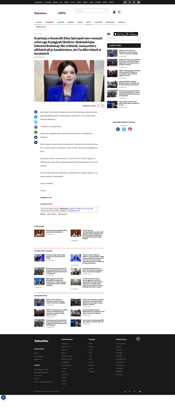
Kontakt (111, 2)
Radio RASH (37, 359)
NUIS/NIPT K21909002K (41, 372)
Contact (36, 379)
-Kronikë (47, 26)
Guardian (118, 347)
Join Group (86, 209)
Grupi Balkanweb (74, 211)
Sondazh (66, 2)
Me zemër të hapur (67, 359)
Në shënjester (65, 362)
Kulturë (98, 22)
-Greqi (69, 26)
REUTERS (119, 356)
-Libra (96, 31)
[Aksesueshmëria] (3, 397)
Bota (89, 22)
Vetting (64, 384)
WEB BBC (119, 350)
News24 (105, 2)
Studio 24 (64, 377)
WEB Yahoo (119, 368)
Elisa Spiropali (62, 214)
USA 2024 (89, 26)
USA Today (119, 374)
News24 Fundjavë (66, 365)
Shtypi (73, 2)
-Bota (79, 26)
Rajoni (71, 22)
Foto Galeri (48, 2)
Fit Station (65, 350)
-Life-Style (108, 31)
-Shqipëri (80, 31)
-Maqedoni (70, 31)
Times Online (120, 362)
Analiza (122, 22)
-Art (95, 26)
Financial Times (120, 365)
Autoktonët (65, 343)
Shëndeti (85, 2)
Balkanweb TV (39, 2)
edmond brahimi (51, 214)
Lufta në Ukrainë (89, 31)
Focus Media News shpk (41, 369)
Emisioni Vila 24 (66, 347)
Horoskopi (98, 2)
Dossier (79, 2)
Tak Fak (64, 381)
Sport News (65, 374)
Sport (80, 22)
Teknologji (41, 27)
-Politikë (47, 31)
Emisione (55, 2)
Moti (61, 2)
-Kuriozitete (109, 26)
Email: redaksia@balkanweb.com (43, 382)
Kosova (60, 22)
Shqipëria (49, 22)
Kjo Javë (64, 353)
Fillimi (38, 22)
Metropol (110, 22)
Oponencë (64, 368)
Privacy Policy (38, 375)
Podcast (64, 371)
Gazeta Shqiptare (39, 356)
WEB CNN (119, 353)
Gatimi (91, 2)
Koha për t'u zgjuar (67, 356)
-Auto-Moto (39, 31)
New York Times (121, 343)
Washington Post (121, 359)
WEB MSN (119, 371)
